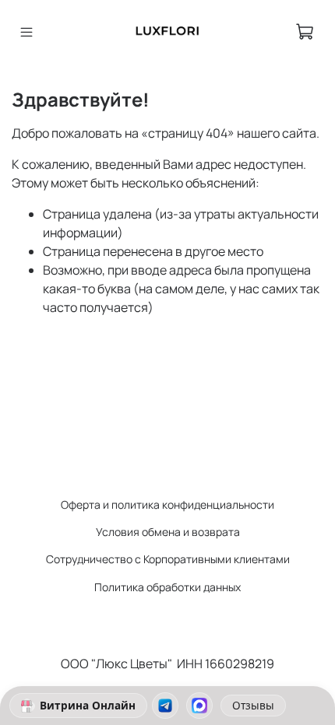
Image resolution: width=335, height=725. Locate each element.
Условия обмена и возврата (168, 531)
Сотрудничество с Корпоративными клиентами (168, 559)
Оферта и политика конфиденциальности (167, 504)
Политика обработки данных (167, 587)
